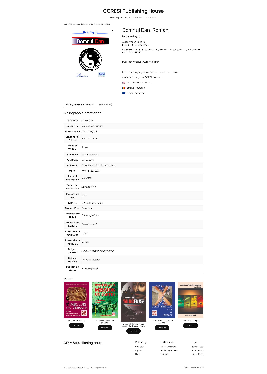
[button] (113, 31)
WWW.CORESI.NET (193, 50)
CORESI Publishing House (133, 10)
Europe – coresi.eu (135, 93)
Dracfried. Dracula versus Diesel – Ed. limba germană (133, 325)
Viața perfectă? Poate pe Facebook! (162, 322)
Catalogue (72, 24)
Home (65, 24)
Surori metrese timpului (191, 321)
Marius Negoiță (175, 50)
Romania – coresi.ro (135, 87)
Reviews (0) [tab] (105, 104)
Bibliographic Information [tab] (80, 104)
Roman (93, 24)
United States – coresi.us (138, 82)
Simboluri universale (76, 321)
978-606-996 (164, 50)
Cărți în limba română (83, 24)
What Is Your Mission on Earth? (105, 322)
